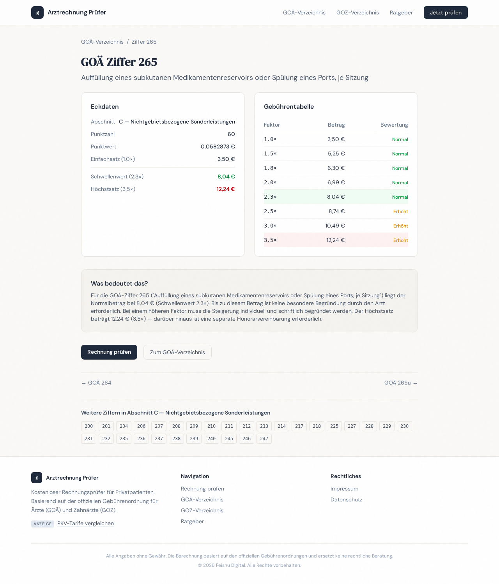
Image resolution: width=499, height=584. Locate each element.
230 (404, 426)
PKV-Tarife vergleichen (85, 523)
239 (194, 438)
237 (159, 438)
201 (106, 426)
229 (387, 426)
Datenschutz (346, 499)
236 (141, 438)
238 (176, 438)
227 (352, 426)
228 (369, 426)
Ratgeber (401, 12)
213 (264, 426)
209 (194, 426)
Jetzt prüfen (446, 12)
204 (124, 426)
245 (229, 438)
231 (89, 438)
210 (211, 426)
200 (89, 426)
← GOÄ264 (96, 382)
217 (299, 426)
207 (159, 426)
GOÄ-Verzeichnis (304, 12)
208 (176, 426)
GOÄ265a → (401, 382)
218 (317, 426)
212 (246, 426)
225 (334, 426)
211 (229, 426)
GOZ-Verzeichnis (357, 12)
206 (141, 426)
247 (264, 438)
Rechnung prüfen (109, 351)
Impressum (344, 488)
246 (246, 438)
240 (211, 438)
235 (124, 438)
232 (106, 438)
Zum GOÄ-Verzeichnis (177, 352)
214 (282, 426)
